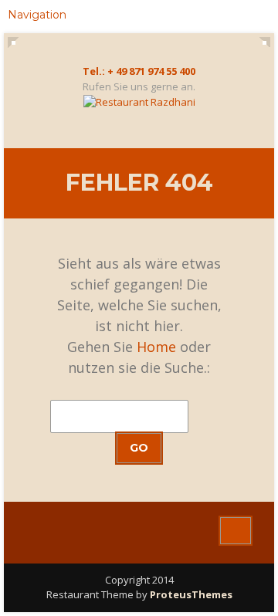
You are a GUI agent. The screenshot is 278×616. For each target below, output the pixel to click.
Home (156, 346)
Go (139, 448)
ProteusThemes (191, 594)
